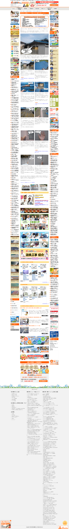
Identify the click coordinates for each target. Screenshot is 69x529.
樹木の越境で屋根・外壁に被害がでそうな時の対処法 (54, 262)
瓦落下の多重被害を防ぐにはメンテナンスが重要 (54, 207)
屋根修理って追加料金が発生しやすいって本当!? (54, 260)
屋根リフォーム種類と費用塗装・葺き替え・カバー (54, 173)
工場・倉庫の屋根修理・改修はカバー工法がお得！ (54, 282)
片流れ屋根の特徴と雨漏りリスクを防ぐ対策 (15, 148)
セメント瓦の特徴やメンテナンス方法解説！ (15, 120)
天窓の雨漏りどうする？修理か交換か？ (15, 221)
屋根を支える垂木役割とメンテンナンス (15, 209)
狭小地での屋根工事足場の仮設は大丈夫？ (54, 195)
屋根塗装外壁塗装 (54, 75)
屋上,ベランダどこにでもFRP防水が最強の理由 (15, 113)
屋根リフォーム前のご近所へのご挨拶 (54, 243)
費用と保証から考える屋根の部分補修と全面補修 (34, 430)
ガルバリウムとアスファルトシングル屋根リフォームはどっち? (15, 193)
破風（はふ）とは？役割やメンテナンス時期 (15, 234)
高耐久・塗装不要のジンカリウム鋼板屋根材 (15, 205)
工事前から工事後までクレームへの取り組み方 (54, 245)
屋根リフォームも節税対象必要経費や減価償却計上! (54, 300)
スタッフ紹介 (13, 303)
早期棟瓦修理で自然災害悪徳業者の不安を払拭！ (15, 127)
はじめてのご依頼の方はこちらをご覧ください (33, 393)
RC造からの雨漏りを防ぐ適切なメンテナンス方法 (15, 214)
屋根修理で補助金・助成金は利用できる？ (54, 234)
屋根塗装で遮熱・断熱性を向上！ (47, 460)
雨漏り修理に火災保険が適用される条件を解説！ (54, 230)
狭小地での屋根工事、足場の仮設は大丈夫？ (48, 408)
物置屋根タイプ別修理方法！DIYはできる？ (54, 278)
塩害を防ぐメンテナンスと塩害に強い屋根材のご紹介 (50, 504)
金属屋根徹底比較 (45, 496)
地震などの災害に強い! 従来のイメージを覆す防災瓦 (49, 466)
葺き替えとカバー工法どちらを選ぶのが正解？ (54, 168)
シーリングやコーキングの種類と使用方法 (15, 133)
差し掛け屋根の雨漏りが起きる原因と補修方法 (15, 152)
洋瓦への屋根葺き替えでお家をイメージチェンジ (15, 191)
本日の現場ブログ (14, 407)
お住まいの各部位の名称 (46, 448)
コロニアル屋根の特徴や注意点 (53, 179)
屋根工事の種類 (54, 47)
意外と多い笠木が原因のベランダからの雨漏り (15, 100)
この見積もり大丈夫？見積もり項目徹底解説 (54, 247)
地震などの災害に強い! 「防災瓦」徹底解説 (54, 218)
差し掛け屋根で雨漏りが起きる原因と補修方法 (49, 511)
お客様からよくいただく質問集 (47, 401)
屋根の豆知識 (13, 177)
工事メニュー (43, 8)
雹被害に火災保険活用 (46, 521)
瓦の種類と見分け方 (14, 166)
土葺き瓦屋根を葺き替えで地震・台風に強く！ (15, 124)
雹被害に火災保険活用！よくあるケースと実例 (54, 232)
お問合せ (13, 312)
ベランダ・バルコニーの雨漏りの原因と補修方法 (15, 118)
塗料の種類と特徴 (54, 308)
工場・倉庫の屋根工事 (54, 292)
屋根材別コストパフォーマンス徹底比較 (15, 179)
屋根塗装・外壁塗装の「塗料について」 (48, 399)
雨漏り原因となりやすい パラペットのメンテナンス (34, 437)
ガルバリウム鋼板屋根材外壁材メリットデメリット (54, 149)
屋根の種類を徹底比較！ (53, 170)
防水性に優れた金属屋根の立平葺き (47, 499)
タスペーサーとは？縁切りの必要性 (14, 104)
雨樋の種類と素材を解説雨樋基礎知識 (15, 227)
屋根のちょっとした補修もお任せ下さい (33, 400)
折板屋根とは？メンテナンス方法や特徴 (54, 183)
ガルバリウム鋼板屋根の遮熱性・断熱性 (54, 140)
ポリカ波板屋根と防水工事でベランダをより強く (54, 284)
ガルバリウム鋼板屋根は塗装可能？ (54, 138)
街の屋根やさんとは (14, 393)
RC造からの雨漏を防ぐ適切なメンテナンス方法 (49, 473)
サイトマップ (13, 314)
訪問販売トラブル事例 (54, 253)
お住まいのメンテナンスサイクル (47, 484)
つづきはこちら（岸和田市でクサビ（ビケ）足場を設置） (27, 182)
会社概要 (55, 8)
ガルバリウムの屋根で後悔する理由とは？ (15, 198)
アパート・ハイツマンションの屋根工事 (54, 294)
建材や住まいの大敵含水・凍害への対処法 (15, 158)
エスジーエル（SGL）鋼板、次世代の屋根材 (48, 498)
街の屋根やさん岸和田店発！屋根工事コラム (17, 409)
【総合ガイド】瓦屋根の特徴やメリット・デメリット (50, 422)
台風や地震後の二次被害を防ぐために (54, 211)
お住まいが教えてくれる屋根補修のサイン (54, 166)
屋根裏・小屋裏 (14, 154)
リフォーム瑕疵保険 (14, 398)
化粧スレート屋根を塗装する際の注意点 (54, 187)
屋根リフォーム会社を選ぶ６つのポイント (54, 201)
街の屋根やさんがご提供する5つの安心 (19, 9)
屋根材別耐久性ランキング (14, 182)
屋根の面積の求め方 (14, 142)
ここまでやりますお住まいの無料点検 (49, 9)
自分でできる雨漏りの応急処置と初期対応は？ (54, 228)
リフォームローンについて (31, 428)
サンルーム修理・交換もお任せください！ (54, 280)
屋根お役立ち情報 (53, 203)
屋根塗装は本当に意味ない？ (14, 85)
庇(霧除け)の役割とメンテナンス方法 (14, 131)
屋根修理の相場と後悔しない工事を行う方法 (54, 160)
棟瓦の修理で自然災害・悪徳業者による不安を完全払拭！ (50, 447)
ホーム (14, 8)
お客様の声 (31, 8)
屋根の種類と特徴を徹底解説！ (14, 79)
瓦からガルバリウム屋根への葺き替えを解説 (54, 136)
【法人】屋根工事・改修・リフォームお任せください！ (34, 419)
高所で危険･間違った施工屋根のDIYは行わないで (15, 207)
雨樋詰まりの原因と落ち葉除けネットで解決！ (54, 288)
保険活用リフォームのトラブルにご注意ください (54, 264)
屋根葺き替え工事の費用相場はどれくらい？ (54, 162)
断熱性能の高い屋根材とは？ (14, 223)
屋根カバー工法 (55, 54)
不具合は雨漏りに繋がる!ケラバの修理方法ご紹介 (15, 98)
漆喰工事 (54, 57)
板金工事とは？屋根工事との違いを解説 (15, 89)
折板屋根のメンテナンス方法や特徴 (47, 430)
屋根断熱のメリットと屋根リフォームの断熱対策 (15, 225)
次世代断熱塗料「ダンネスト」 (53, 224)
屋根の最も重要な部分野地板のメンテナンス (15, 176)
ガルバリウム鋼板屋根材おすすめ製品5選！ (54, 145)
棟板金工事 (55, 71)
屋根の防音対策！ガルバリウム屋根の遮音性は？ (54, 151)
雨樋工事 (54, 61)
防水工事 (54, 64)
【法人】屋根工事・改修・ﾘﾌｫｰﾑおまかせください (54, 298)
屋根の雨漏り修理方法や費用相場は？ (15, 212)
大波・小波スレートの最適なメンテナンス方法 (15, 129)
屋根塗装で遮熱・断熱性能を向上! (54, 226)
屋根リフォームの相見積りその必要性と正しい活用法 (54, 241)
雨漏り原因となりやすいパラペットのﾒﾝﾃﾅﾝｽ (15, 111)
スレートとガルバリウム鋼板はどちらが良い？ (54, 132)
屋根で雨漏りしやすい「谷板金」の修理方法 (15, 164)
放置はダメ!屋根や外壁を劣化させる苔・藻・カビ (15, 186)
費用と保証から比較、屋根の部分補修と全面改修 (54, 164)
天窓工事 (54, 78)
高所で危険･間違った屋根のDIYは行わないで (49, 474)
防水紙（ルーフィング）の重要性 (47, 489)
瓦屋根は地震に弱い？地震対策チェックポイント (54, 215)
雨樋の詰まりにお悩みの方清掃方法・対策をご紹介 (54, 286)
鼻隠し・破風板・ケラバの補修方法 (15, 95)
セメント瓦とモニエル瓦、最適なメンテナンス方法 (49, 432)
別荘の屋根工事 (53, 296)
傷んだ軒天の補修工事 (46, 481)
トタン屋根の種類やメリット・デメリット (54, 181)
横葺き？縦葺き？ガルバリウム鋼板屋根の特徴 (54, 147)
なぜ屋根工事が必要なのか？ (54, 156)
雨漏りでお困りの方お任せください (32, 399)
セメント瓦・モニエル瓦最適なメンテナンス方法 (15, 122)
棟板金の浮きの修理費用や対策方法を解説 (15, 92)
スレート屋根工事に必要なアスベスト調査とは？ (15, 230)
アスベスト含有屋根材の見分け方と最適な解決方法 (49, 467)
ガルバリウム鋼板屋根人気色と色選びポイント (54, 143)
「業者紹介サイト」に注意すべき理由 (54, 266)
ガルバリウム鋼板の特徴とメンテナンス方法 (15, 203)
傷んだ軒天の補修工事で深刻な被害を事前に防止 (15, 102)
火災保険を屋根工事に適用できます (32, 412)
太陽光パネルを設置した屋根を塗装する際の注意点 (34, 451)
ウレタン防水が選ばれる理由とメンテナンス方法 (15, 107)
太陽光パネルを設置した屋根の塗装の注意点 (54, 185)
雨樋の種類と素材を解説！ (31, 450)
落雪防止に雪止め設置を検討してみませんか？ (33, 442)
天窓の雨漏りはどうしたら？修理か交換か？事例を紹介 (50, 437)
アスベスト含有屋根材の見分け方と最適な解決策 (15, 170)
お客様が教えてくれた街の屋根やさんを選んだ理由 (18, 408)
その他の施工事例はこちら (45, 282)
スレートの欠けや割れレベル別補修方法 (54, 177)
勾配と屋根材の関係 (14, 160)
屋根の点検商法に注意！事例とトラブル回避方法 (54, 256)
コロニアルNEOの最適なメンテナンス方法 (54, 193)
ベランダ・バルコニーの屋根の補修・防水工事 (33, 413)
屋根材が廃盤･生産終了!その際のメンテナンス (15, 188)
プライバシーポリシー (14, 417)
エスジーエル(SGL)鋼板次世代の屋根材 (15, 200)
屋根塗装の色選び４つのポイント (53, 222)
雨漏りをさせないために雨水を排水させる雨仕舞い (49, 512)
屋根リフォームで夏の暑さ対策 (31, 414)
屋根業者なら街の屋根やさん (15, 416)
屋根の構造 (13, 93)
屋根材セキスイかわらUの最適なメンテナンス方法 (54, 191)
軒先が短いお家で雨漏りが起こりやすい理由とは (15, 168)
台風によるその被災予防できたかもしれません (54, 205)
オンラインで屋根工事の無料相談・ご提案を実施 (54, 239)
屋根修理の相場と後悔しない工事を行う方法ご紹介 (34, 423)
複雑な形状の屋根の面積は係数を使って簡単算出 (49, 455)
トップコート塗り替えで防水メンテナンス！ (15, 232)
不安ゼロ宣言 (13, 397)
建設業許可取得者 (14, 305)
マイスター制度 (14, 400)
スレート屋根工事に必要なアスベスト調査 (48, 468)
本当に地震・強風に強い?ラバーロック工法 (15, 140)
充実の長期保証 (14, 399)
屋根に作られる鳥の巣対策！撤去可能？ (54, 290)
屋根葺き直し (55, 68)
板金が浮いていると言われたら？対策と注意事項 (54, 258)
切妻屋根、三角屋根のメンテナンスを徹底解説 (15, 150)
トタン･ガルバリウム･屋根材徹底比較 (15, 196)
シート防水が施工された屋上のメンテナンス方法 (15, 109)
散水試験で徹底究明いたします (31, 408)
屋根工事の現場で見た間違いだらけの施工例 (54, 220)
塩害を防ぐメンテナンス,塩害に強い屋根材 (15, 184)
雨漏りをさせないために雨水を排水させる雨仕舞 (15, 162)
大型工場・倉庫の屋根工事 (31, 415)
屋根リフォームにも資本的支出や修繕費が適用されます (34, 429)
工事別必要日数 (53, 199)
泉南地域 (12, 326)
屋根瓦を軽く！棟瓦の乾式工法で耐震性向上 (54, 213)
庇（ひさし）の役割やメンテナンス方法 (15, 216)
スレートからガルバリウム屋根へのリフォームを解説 (54, 134)
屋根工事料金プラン (30, 397)
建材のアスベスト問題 (15, 172)
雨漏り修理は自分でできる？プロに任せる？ (15, 87)
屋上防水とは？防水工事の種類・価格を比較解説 (15, 115)
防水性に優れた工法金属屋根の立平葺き (14, 136)
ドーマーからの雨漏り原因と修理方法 (15, 218)
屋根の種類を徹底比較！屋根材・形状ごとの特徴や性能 (50, 423)
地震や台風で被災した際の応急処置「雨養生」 (15, 138)
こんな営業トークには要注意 (54, 252)
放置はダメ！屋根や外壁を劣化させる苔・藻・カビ (49, 505)
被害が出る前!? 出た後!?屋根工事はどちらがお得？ (54, 250)
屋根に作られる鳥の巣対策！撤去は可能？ (33, 449)
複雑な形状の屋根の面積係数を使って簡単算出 (15, 144)
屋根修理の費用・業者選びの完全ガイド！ (15, 83)
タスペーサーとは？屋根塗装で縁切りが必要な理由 (49, 441)
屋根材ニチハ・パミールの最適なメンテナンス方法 (54, 189)
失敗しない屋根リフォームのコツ (54, 158)
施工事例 (25, 8)
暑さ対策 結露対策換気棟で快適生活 (14, 156)
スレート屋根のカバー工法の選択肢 (54, 175)
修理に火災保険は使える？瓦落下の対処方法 (54, 209)
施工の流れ (37, 8)
